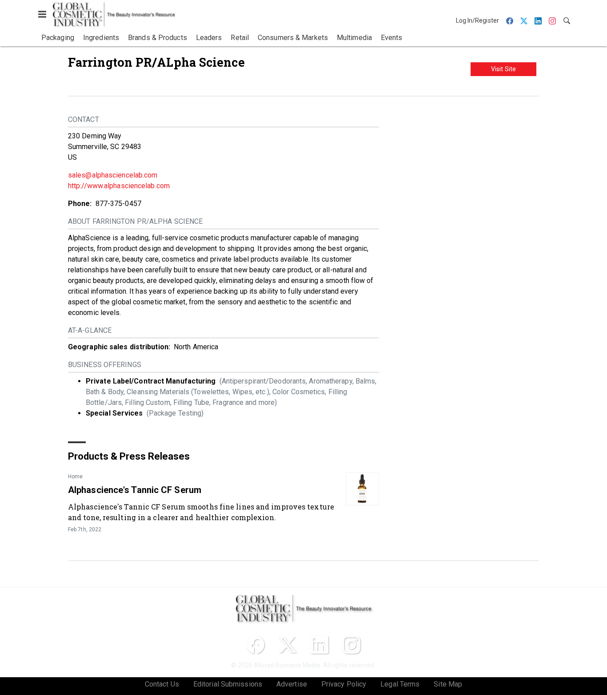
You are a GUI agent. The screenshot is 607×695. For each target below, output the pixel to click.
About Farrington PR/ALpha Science (135, 221)
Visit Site (503, 69)
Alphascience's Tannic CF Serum (134, 490)
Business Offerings (104, 364)
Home (75, 476)
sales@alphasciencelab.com (113, 175)
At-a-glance (90, 330)
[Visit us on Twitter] (287, 645)
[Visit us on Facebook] (255, 645)
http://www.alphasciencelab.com (119, 186)
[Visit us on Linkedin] (319, 645)
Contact (83, 119)
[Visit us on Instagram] (351, 645)
